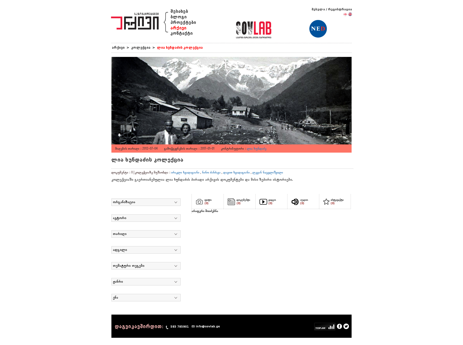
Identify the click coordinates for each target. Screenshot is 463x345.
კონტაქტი (181, 33)
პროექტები (183, 22)
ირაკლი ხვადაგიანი (185, 172)
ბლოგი (178, 17)
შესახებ (179, 11)
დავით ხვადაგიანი (236, 172)
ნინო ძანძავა (211, 172)
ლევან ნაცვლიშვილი (267, 172)
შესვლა (318, 9)
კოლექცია (140, 48)
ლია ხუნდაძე (256, 148)
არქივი (178, 28)
